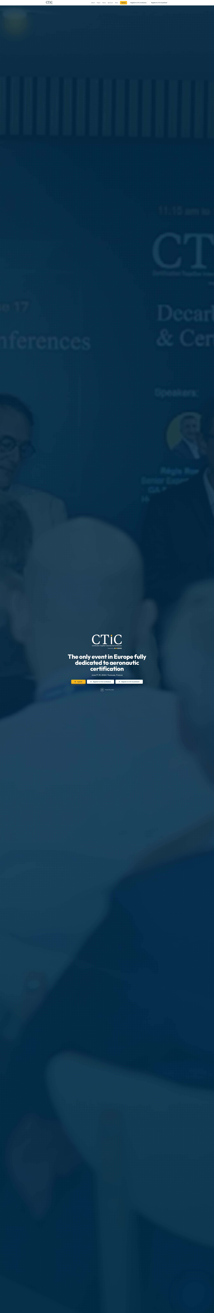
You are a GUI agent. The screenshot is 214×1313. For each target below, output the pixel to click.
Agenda (123, 2)
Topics (98, 2)
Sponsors (110, 2)
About (93, 2)
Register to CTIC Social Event (159, 2)
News (116, 2)
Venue (104, 2)
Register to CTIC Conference (138, 2)
